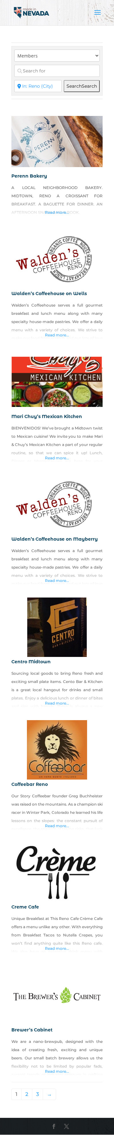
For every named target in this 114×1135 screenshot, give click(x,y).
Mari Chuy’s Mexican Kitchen (46, 416)
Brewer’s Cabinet (32, 1030)
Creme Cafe (25, 907)
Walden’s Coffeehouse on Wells (49, 293)
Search (81, 86)
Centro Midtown (31, 662)
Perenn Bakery (29, 176)
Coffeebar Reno (29, 784)
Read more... (57, 212)
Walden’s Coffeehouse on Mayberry (54, 539)
